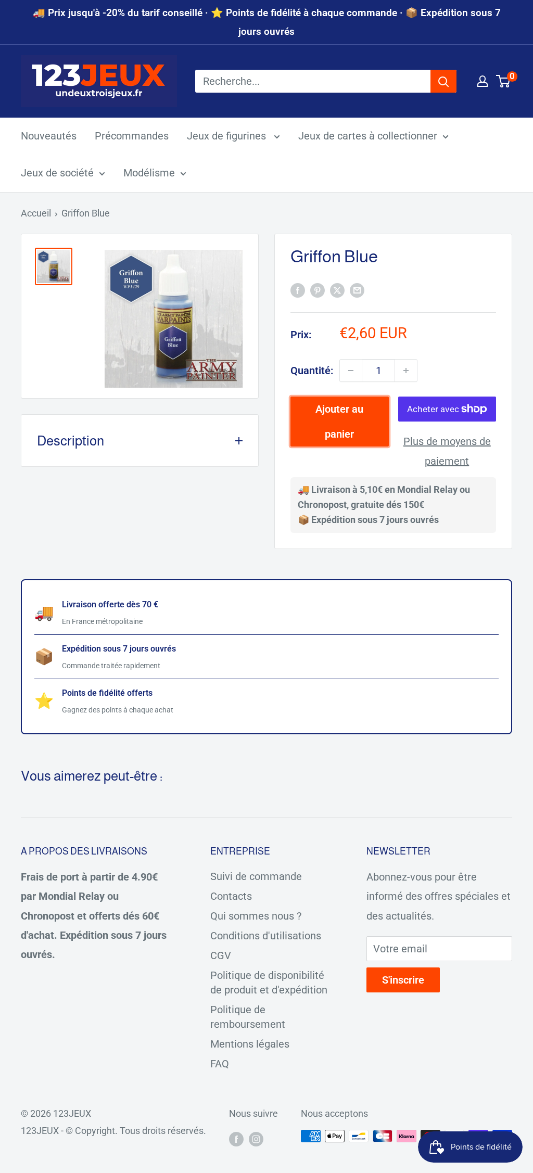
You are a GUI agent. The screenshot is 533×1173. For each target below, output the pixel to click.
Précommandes (132, 136)
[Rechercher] (443, 81)
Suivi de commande (256, 876)
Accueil (36, 213)
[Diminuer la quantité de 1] (351, 370)
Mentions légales (249, 1044)
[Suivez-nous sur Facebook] (236, 1139)
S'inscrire (403, 980)
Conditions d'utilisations (265, 935)
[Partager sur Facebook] (297, 290)
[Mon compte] (482, 81)
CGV (220, 955)
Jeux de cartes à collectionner (367, 136)
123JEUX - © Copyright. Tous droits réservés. (113, 1130)
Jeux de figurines (228, 136)
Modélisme (149, 173)
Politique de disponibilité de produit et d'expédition (268, 982)
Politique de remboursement (247, 1016)
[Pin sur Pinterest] (317, 290)
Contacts (231, 896)
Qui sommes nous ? (255, 916)
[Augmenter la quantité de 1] (406, 370)
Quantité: (311, 370)
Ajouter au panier (339, 421)
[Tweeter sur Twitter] (337, 290)
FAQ (219, 1063)
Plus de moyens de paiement (447, 451)
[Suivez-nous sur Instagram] (256, 1139)
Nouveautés (49, 136)
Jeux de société (57, 173)
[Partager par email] (357, 290)
